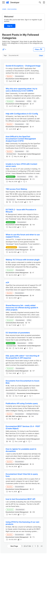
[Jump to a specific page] (41, 546)
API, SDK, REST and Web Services (16, 416)
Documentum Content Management (17, 78)
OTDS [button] (29, 101)
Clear (41, 55)
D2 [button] (35, 101)
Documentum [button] (19, 76)
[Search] (40, 2)
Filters (37, 49)
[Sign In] (44, 2)
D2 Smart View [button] (11, 154)
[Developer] (12, 2)
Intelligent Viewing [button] (32, 414)
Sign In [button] (9, 26)
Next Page (14, 546)
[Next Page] (38, 546)
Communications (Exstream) (15, 322)
